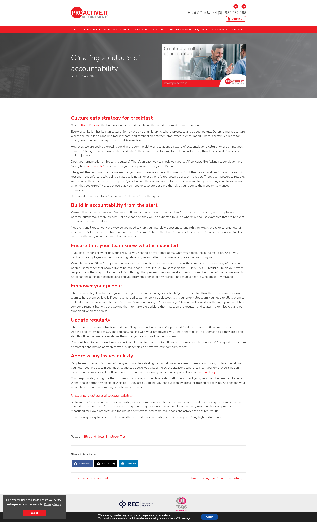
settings (186, 518)
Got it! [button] (34, 513)
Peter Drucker (90, 125)
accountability (206, 372)
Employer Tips (116, 437)
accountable (95, 166)
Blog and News (94, 437)
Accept (209, 516)
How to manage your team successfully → (218, 478)
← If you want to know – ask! (90, 478)
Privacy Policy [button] (52, 504)
